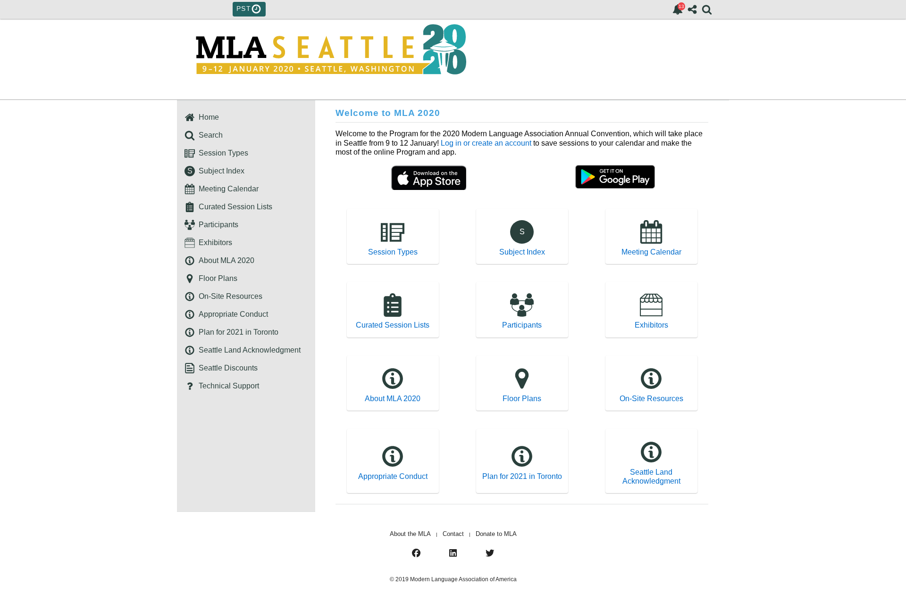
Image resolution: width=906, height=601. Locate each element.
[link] (677, 9)
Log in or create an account (486, 143)
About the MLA (410, 533)
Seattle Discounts (226, 368)
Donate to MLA (496, 533)
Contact (453, 533)
